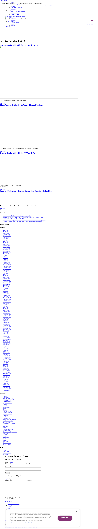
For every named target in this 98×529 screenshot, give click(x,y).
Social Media (6, 437)
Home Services (6, 418)
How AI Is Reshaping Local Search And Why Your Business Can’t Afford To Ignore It (24, 220)
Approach (10, 3)
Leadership (13, 18)
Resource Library (15, 22)
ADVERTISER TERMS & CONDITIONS (26, 527)
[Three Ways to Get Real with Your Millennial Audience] (36, 146)
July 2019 (5, 320)
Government (6, 415)
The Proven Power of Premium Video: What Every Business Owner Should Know (23, 217)
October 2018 (6, 328)
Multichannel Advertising (9, 423)
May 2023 (5, 258)
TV (11, 0)
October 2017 (6, 342)
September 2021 (7, 285)
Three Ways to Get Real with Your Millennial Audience (21, 105)
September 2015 (7, 376)
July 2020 (5, 304)
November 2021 (7, 282)
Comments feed (7, 453)
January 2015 (6, 387)
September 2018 (7, 329)
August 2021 (6, 287)
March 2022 (6, 277)
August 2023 (6, 253)
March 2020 (6, 310)
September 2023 (7, 252)
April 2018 (5, 335)
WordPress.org (6, 454)
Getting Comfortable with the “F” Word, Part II (19, 45)
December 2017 (7, 339)
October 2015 (6, 375)
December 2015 (7, 372)
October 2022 (6, 267)
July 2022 (5, 271)
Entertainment (6, 407)
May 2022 (5, 274)
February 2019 (6, 322)
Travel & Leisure (7, 443)
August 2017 (6, 344)
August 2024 (6, 237)
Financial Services (7, 411)
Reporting (13, 9)
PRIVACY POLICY (10, 527)
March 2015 (6, 384)
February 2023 (6, 262)
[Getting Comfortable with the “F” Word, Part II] (39, 98)
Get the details (48, 5)
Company (10, 17)
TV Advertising (7, 444)
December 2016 (7, 355)
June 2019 (5, 321)
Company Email (8, 480)
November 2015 (7, 373)
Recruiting (5, 434)
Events (4, 408)
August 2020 (6, 303)
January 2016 (6, 370)
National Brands (15, 13)
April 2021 (5, 292)
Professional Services (8, 429)
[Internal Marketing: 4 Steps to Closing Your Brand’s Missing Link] (5, 203)
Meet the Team (6, 422)
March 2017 (6, 351)
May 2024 (5, 241)
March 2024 (6, 244)
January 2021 (6, 296)
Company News (7, 400)
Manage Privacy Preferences (65, 518)
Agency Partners (15, 14)
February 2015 (6, 386)
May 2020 (5, 307)
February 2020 (6, 311)
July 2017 (5, 346)
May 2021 (5, 291)
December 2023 (7, 248)
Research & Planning (16, 4)
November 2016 (7, 357)
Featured (5, 410)
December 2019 (7, 314)
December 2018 (7, 325)
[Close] (76, 511)
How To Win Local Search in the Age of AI (13, 218)
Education (5, 405)
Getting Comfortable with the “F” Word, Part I (18, 153)
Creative (13, 6)
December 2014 (7, 388)
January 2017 (6, 354)
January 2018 (6, 337)
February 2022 (6, 278)
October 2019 (6, 315)
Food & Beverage (7, 412)
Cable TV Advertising (8, 399)
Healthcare (5, 416)
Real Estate (5, 433)
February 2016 (6, 369)
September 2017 (7, 343)
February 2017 (6, 353)
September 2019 (7, 317)
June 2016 (5, 364)
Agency (5, 396)
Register (7, 479)
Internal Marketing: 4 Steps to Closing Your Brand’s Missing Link (26, 191)
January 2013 (6, 390)
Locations (13, 20)
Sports (4, 438)
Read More (2, 103)
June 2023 (5, 256)
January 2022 (6, 280)
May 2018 (5, 333)
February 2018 (6, 336)
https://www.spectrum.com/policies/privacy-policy (21, 522)
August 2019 (6, 318)
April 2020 (5, 309)
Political (5, 427)
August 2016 (6, 361)
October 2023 (6, 251)
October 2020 (6, 300)
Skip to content (3, 0)
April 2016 (5, 366)
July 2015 (5, 379)
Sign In (11, 462)
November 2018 (7, 326)
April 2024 (5, 242)
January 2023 (6, 263)
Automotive (6, 397)
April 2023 (5, 259)
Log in (4, 450)
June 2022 (5, 273)
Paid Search (6, 426)
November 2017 (7, 340)
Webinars (13, 25)
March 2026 (6, 233)
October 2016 (6, 358)
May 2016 (5, 365)
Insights (12, 24)
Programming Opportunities (10, 432)
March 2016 (6, 368)
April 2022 (5, 276)
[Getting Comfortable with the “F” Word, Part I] (16, 182)
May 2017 (5, 348)
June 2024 (5, 240)
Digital (12, 2)
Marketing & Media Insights (10, 419)
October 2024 (6, 234)
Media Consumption (8, 421)
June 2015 (5, 380)
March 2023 (6, 260)
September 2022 (7, 269)
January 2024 (6, 247)
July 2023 (5, 255)
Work (9, 15)
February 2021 (6, 295)
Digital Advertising (7, 403)
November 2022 (7, 266)
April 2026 (5, 231)
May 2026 (5, 230)
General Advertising (8, 414)
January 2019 (6, 324)
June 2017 (5, 347)
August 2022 (6, 270)
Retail (4, 436)
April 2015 (5, 383)
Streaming (5, 441)
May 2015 (5, 381)
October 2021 (6, 284)
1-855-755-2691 (89, 24)
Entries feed (6, 451)
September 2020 (7, 302)
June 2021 (5, 289)
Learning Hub (11, 21)
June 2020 (5, 306)
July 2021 (5, 288)
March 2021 (6, 293)
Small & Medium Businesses (18, 11)
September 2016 (7, 359)
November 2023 (7, 249)
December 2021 (7, 281)
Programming (6, 430)
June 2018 (5, 332)
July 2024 (5, 238)
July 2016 (5, 362)
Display (5, 404)
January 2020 (6, 313)
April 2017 (5, 350)
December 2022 (7, 264)
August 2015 (6, 377)
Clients (9, 10)
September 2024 (7, 236)
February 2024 (6, 245)
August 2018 (6, 331)
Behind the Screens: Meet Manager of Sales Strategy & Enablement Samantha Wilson (23, 221)
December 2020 (7, 298)
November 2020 (7, 299)
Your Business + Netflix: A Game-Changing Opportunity (17, 216)
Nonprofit (5, 425)
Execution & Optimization (17, 7)
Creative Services (7, 401)
